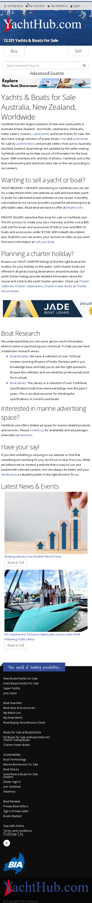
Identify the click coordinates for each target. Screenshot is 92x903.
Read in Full (15, 562)
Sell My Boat (15, 6)
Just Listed (10, 693)
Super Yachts (11, 688)
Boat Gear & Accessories (19, 708)
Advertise (25, 435)
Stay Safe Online (13, 826)
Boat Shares (11, 769)
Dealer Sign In (12, 781)
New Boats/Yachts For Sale (20, 678)
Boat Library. (18, 383)
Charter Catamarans (29, 286)
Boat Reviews (11, 801)
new (63, 139)
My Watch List (12, 712)
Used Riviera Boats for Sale (20, 774)
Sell (78, 51)
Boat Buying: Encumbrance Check (24, 722)
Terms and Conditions (17, 830)
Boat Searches (12, 703)
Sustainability (11, 754)
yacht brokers (25, 144)
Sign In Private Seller (16, 811)
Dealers (8, 777)
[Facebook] (6, 843)
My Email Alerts (12, 717)
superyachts (41, 134)
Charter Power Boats (58, 286)
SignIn (70, 6)
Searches (37, 6)
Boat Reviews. (19, 356)
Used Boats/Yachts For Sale (21, 683)
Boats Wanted (12, 816)
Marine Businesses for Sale (20, 764)
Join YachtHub (12, 786)
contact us (37, 430)
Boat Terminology (14, 759)
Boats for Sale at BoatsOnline (22, 732)
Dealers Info (74, 207)
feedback (7, 474)
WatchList (59, 6)
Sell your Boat (44, 242)
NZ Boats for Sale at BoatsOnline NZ (26, 737)
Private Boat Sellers (15, 806)
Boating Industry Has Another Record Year (32, 556)
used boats (80, 139)
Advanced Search (46, 72)
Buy (14, 51)
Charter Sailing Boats (16, 740)
